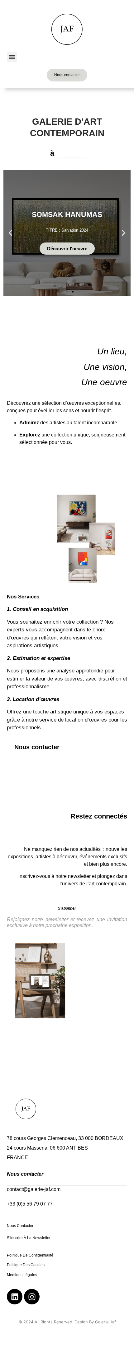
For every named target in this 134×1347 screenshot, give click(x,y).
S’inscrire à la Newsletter (29, 1238)
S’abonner (67, 908)
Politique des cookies (26, 1265)
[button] (12, 57)
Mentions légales (22, 1275)
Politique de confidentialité (30, 1255)
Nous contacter (20, 1226)
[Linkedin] (14, 1296)
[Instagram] (32, 1296)
